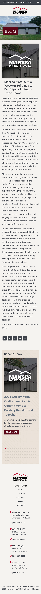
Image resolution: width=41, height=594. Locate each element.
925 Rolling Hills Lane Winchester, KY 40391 (21, 515)
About (20, 490)
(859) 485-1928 (18, 539)
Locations (20, 493)
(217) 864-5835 (18, 556)
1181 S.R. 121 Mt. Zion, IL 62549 (19, 548)
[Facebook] (15, 485)
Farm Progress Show (23, 235)
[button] (5, 338)
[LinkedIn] (22, 485)
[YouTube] (26, 485)
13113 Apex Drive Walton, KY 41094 (19, 532)
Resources (20, 497)
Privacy (36, 589)
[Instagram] (18, 485)
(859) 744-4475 (19, 523)
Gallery (20, 501)
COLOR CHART (25, 2)
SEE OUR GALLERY (10, 2)
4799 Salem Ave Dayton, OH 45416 (19, 565)
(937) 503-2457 (18, 573)
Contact (21, 505)
